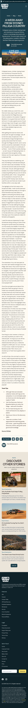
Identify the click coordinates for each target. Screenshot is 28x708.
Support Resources (6, 630)
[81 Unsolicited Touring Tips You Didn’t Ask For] (14, 517)
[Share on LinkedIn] (21, 439)
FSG (25, 699)
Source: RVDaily (6, 431)
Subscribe (22, 671)
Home (8, 15)
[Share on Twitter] (13, 439)
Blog (14, 15)
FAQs (3, 663)
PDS (23, 699)
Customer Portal (5, 649)
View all (14, 565)
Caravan (4, 597)
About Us (4, 656)
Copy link (7, 439)
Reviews (3, 661)
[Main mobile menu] (26, 6)
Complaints (4, 625)
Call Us (3, 646)
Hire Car (3, 609)
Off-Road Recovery (6, 602)
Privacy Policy (5, 632)
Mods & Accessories (6, 614)
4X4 (3, 594)
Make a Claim (5, 654)
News (19, 15)
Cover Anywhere (5, 611)
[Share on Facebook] (17, 439)
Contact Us (4, 659)
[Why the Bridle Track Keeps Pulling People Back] (14, 486)
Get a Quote (4, 651)
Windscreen (4, 606)
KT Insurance (5, 666)
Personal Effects (5, 616)
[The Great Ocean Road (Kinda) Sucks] (14, 548)
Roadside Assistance (6, 604)
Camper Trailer (5, 599)
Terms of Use (5, 635)
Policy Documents (6, 628)
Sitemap (4, 637)
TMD (4, 701)
